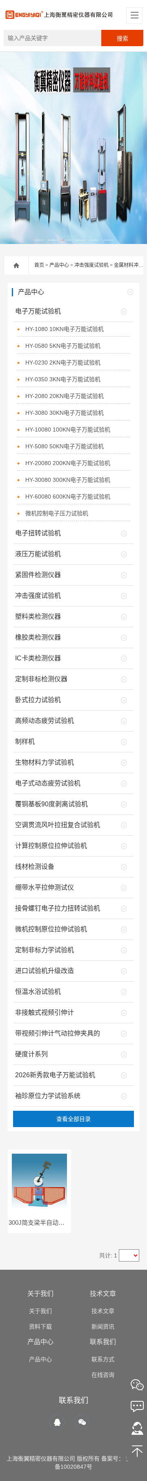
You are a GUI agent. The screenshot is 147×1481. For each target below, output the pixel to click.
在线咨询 (102, 1374)
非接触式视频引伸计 (44, 1012)
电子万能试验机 (38, 311)
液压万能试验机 (38, 553)
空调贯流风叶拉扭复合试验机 (57, 824)
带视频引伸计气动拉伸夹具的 (57, 1033)
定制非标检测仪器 (41, 679)
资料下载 (40, 1326)
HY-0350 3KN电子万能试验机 (62, 379)
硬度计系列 (31, 1054)
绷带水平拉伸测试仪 (44, 887)
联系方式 (102, 1359)
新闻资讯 (102, 1326)
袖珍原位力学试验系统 (47, 1095)
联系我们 (103, 1341)
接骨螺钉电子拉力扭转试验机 (57, 908)
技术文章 (103, 1293)
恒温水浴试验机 (38, 991)
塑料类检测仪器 (38, 616)
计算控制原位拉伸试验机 (51, 845)
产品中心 (59, 265)
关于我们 (40, 1293)
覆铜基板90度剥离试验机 (51, 804)
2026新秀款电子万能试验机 (55, 1075)
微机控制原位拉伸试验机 (51, 929)
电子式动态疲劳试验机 (47, 783)
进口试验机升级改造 (44, 970)
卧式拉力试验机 (38, 699)
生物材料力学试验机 (44, 762)
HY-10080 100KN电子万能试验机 (67, 429)
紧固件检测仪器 (38, 574)
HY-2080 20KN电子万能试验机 (64, 396)
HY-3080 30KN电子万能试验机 (64, 412)
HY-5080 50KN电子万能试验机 (64, 446)
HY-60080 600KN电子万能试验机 (67, 496)
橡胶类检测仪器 (38, 637)
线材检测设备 (34, 866)
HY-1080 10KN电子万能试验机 (64, 329)
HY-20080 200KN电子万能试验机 (67, 463)
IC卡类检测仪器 (38, 658)
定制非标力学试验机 (44, 949)
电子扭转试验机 (38, 533)
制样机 (25, 741)
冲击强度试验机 (91, 265)
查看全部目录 (73, 1119)
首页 (39, 265)
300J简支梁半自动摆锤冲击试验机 (55, 1222)
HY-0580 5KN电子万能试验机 (62, 345)
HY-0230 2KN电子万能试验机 (62, 362)
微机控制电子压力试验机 (56, 513)
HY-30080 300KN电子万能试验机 (67, 480)
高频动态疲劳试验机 (44, 720)
